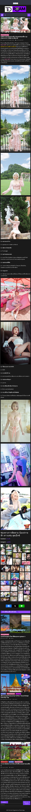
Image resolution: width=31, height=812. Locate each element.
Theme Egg (21, 810)
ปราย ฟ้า (8, 539)
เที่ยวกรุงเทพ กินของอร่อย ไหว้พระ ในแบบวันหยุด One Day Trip (15, 696)
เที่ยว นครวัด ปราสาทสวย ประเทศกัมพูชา (27, 802)
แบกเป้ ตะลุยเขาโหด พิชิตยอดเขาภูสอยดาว (13, 636)
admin (12, 40)
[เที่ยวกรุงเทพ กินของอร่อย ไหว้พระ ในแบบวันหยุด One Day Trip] (15, 683)
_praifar (9, 542)
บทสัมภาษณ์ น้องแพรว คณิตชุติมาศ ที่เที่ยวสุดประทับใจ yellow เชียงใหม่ (5, 802)
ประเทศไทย (3, 693)
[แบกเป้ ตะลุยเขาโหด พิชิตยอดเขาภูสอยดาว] (15, 624)
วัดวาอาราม (18, 693)
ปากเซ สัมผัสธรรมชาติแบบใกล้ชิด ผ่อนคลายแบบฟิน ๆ (15, 764)
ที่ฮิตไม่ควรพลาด (4, 761)
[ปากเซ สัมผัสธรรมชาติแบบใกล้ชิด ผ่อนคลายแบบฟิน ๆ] (15, 751)
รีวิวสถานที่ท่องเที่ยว (5, 35)
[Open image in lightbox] (3, 549)
